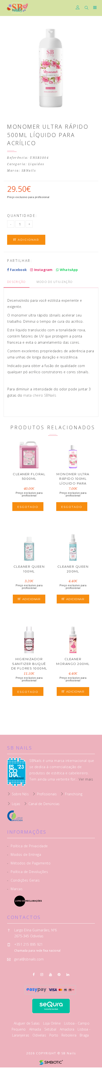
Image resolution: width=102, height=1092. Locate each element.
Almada (35, 1029)
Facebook (18, 269)
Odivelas (39, 1035)
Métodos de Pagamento (29, 863)
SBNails (29, 170)
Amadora (67, 1029)
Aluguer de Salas (27, 1023)
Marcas (15, 889)
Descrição (16, 282)
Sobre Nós (20, 794)
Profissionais (47, 794)
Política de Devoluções (27, 871)
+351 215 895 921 (28, 944)
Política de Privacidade (27, 846)
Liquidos (36, 164)
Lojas (16, 803)
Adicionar (28, 239)
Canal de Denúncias (44, 803)
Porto (54, 1035)
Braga (84, 1035)
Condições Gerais (23, 880)
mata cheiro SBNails (39, 395)
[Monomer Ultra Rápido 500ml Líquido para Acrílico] (51, 69)
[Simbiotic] (51, 1062)
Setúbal (50, 1029)
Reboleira (69, 1035)
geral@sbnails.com (29, 959)
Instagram (42, 269)
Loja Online (52, 1023)
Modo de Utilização (55, 282)
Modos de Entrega (24, 854)
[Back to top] (93, 1083)
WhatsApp (68, 269)
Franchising (73, 794)
